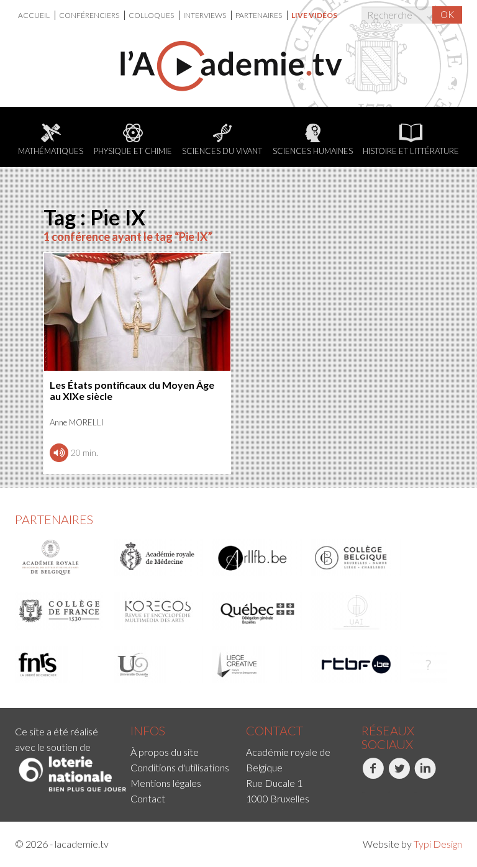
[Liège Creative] (257, 664)
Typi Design (438, 844)
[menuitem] (36, 15)
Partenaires (259, 15)
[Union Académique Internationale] (356, 611)
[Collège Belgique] (356, 557)
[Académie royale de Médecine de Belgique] (159, 557)
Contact (147, 798)
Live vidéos (314, 15)
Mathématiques (50, 151)
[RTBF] (356, 664)
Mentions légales (165, 783)
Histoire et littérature (411, 151)
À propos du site (164, 752)
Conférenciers (89, 15)
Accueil (34, 15)
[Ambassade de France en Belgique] (428, 664)
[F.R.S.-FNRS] (60, 664)
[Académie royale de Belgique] (60, 557)
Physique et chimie (133, 151)
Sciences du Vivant (222, 151)
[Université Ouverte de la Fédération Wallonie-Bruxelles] (159, 664)
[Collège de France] (60, 611)
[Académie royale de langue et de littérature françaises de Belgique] (257, 557)
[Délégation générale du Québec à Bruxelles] (257, 611)
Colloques (152, 15)
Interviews (205, 15)
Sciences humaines (313, 151)
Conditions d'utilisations (179, 767)
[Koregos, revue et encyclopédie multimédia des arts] (159, 611)
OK (447, 14)
